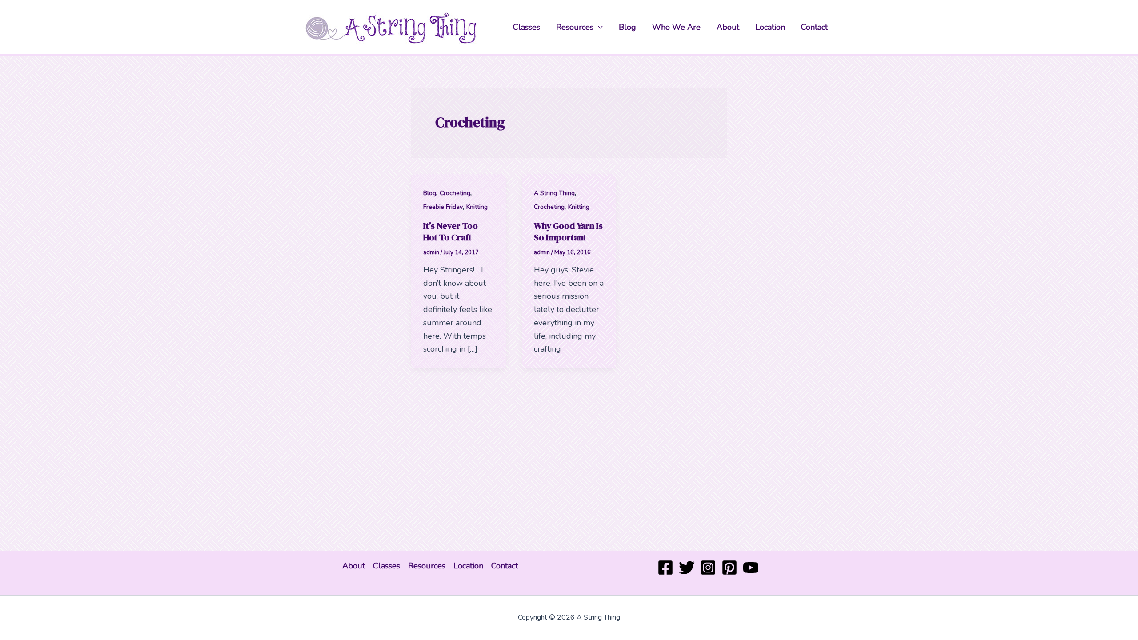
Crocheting (455, 193)
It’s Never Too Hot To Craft (450, 232)
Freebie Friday (443, 207)
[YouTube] (751, 568)
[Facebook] (665, 568)
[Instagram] (708, 568)
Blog (627, 27)
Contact (814, 27)
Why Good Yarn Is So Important (568, 232)
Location (770, 27)
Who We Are (676, 27)
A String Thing (554, 193)
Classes (526, 27)
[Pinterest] (729, 568)
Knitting (477, 207)
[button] (598, 27)
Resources (574, 27)
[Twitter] (687, 568)
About (728, 27)
